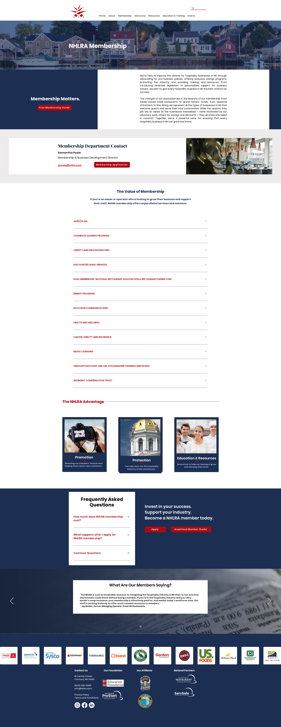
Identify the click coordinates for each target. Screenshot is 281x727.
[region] (84, 447)
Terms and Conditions (86, 697)
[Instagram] (77, 705)
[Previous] (11, 601)
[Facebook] (84, 705)
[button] (112, 16)
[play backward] (3, 655)
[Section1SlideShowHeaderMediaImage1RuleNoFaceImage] (140, 626)
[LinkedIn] (92, 705)
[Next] (269, 601)
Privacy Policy (81, 694)
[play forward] (277, 655)
